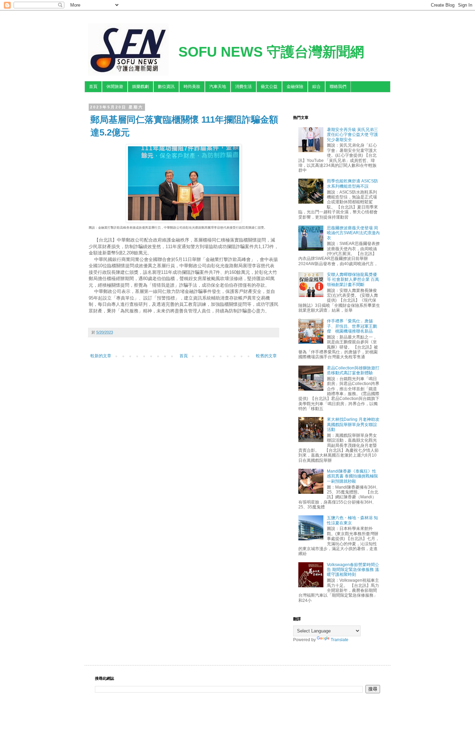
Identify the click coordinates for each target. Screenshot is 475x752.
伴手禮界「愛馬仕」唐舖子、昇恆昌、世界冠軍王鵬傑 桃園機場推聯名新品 (352, 326)
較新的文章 (100, 355)
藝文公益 (269, 86)
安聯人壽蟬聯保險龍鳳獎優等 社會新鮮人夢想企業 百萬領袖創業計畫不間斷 (353, 279)
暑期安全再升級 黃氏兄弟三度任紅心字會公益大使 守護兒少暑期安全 (352, 134)
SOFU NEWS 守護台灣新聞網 (271, 51)
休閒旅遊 (114, 86)
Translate (339, 639)
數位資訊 (166, 86)
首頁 (93, 86)
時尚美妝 (192, 86)
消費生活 (243, 86)
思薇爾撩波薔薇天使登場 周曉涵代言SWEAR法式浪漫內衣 (353, 233)
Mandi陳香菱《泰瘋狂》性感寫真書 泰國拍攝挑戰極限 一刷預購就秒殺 (352, 476)
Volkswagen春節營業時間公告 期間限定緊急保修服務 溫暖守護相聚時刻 (353, 569)
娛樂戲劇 (140, 86)
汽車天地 (217, 86)
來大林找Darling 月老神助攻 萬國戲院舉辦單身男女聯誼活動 (353, 424)
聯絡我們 (338, 86)
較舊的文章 (266, 355)
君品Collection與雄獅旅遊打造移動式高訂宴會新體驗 (353, 370)
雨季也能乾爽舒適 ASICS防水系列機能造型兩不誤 (352, 183)
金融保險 (295, 86)
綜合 (316, 86)
